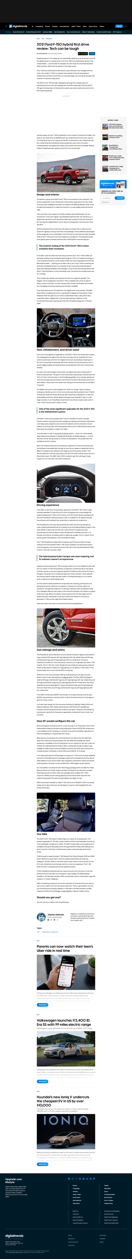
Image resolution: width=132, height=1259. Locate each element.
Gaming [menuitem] (54, 26)
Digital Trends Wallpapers (111, 1217)
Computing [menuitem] (39, 26)
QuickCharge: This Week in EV (50, 932)
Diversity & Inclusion (73, 1242)
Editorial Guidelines (78, 1220)
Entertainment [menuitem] (64, 26)
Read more (42, 1005)
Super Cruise (86, 456)
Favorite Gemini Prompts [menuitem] (104, 32)
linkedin (54, 920)
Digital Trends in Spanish (111, 1220)
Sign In (119, 26)
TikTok (83, 1179)
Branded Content (109, 1214)
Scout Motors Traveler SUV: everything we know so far (116, 148)
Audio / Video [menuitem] (76, 26)
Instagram (73, 1179)
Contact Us (76, 1214)
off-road (85, 755)
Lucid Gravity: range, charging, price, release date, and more (116, 169)
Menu (6, 26)
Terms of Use (71, 1245)
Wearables (107, 1188)
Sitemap (102, 1242)
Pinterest (87, 1179)
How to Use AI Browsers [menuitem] (73, 32)
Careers (70, 1235)
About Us (75, 1211)
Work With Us (71, 1238)
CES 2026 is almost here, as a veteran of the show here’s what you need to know (116, 127)
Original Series (108, 1203)
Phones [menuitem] (47, 26)
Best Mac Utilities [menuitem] (47, 32)
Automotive (76, 1203)
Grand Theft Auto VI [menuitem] (18, 32)
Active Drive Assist (61, 433)
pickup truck (56, 61)
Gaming (75, 1191)
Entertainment (77, 1200)
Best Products (108, 1197)
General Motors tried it (83, 527)
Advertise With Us (78, 1217)
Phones (75, 1186)
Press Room (102, 1238)
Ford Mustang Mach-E (70, 377)
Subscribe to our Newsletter (111, 1211)
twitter (57, 920)
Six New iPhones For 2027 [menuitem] (33, 32)
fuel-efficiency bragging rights (62, 677)
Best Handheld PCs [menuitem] (59, 32)
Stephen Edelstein (42, 53)
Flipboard (94, 1179)
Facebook (69, 1179)
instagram (51, 920)
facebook (48, 920)
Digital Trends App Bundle (111, 1223)
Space (106, 1191)
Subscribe (120, 198)
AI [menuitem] (32, 26)
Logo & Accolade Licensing (80, 1223)
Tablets (106, 1186)
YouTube (80, 1179)
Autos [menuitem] (85, 26)
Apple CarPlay (47, 365)
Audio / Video (77, 1194)
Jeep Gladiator (67, 891)
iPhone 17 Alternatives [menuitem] (88, 32)
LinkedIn (91, 1179)
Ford (38, 932)
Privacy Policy (105, 202)
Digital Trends (15, 28)
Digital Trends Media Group (15, 1252)
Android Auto (60, 365)
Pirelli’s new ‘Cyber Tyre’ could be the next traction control (116, 157)
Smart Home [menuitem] (93, 26)
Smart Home (76, 1197)
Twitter (76, 1179)
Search (126, 26)
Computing (76, 1188)
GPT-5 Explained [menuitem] (117, 32)
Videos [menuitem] (101, 26)
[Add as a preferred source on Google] (83, 53)
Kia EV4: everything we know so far (115, 137)
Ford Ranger (56, 891)
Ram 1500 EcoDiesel (83, 677)
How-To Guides (108, 1200)
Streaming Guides (109, 1194)
